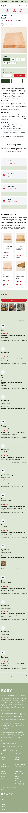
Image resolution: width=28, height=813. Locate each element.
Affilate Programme (20, 781)
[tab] (22, 320)
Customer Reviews (19, 766)
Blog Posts (17, 778)
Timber (3, 762)
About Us (17, 757)
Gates (2, 759)
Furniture (3, 806)
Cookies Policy (18, 771)
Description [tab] (6, 81)
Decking (3, 776)
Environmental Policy (20, 769)
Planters (3, 771)
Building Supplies (5, 774)
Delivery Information (20, 764)
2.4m (23, 59)
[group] (14, 294)
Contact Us (17, 759)
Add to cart (20, 75)
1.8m (18, 59)
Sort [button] (2, 316)
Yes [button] (12, 340)
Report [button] (15, 340)
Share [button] (18, 340)
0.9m (13, 59)
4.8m (14, 63)
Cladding (3, 764)
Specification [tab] (16, 81)
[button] (14, 20)
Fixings (2, 778)
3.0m (5, 63)
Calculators (17, 776)
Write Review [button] (14, 300)
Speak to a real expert (13, 176)
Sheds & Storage (5, 766)
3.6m (9, 63)
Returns (16, 762)
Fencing (3, 769)
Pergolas (3, 757)
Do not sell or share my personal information (20, 784)
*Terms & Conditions (20, 774)
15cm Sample (6, 59)
